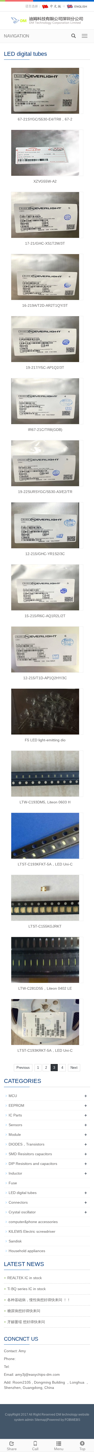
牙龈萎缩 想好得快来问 (26, 1322)
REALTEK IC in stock (24, 1278)
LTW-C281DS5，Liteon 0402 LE (45, 988)
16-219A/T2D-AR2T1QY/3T (45, 305)
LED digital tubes (23, 1193)
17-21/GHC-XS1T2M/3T (45, 243)
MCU (13, 1096)
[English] (77, 6)
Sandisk (15, 1241)
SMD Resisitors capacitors (30, 1154)
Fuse (13, 1183)
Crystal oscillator (22, 1212)
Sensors (15, 1125)
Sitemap (40, 1420)
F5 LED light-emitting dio (45, 740)
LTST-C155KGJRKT (45, 926)
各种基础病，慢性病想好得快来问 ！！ (38, 1300)
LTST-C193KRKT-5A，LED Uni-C (45, 1050)
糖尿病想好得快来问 (23, 1311)
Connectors (18, 1202)
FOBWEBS (72, 1420)
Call (35, 1449)
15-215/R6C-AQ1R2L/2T (45, 616)
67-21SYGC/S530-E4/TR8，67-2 (45, 119)
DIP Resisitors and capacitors (33, 1163)
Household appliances (27, 1251)
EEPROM (16, 1105)
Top (82, 1449)
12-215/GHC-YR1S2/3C (45, 554)
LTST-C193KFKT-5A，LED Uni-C (45, 864)
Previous (23, 1068)
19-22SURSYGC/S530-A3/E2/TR (45, 492)
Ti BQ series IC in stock (26, 1289)
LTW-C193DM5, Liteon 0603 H (45, 802)
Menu (58, 1449)
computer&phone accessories (33, 1222)
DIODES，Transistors (26, 1144)
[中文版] (52, 6)
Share (12, 1449)
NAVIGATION (16, 36)
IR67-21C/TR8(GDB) (45, 430)
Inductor (15, 1173)
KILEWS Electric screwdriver (32, 1231)
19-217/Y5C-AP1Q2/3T (45, 367)
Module (15, 1134)
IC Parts (15, 1115)
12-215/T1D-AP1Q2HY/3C (45, 678)
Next (74, 1068)
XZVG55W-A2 (45, 181)
